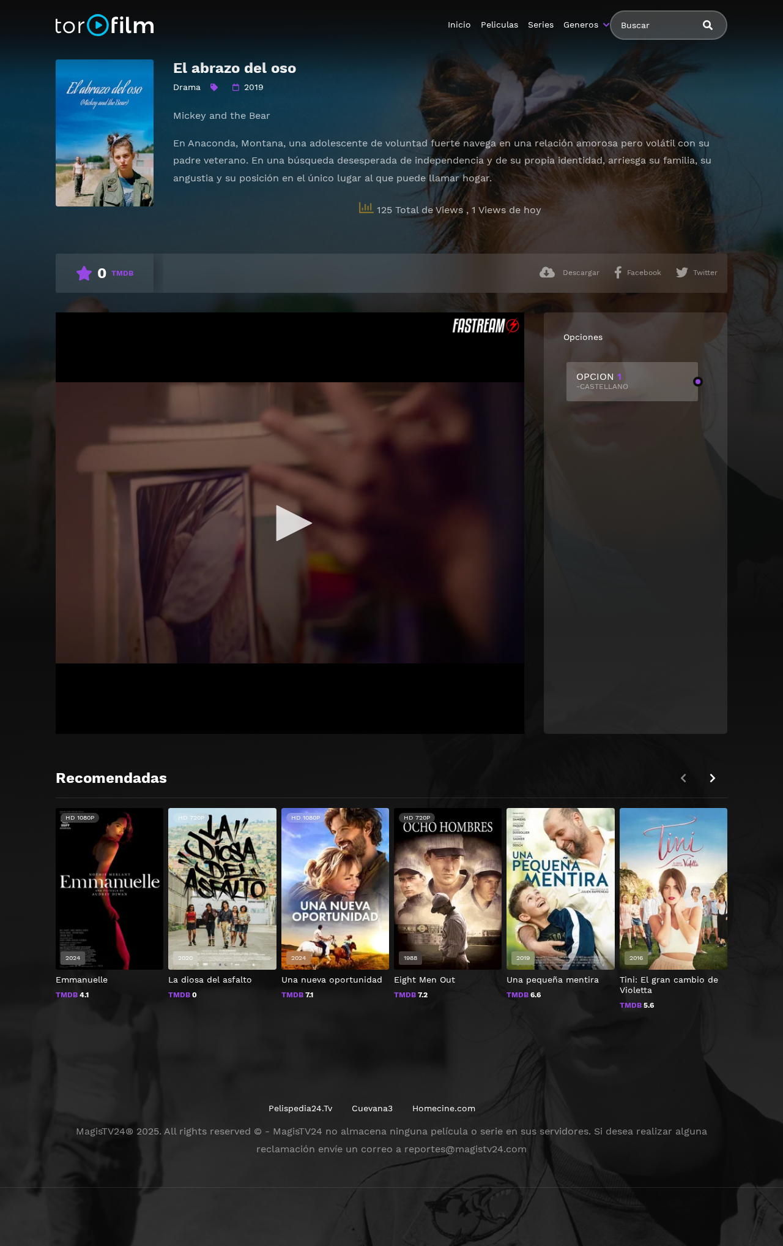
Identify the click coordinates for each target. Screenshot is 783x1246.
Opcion (602, 381)
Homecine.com (443, 1108)
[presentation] (712, 778)
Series (541, 24)
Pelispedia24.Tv (300, 1108)
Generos (580, 24)
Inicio (459, 24)
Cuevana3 (372, 1108)
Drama (187, 87)
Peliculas (499, 24)
